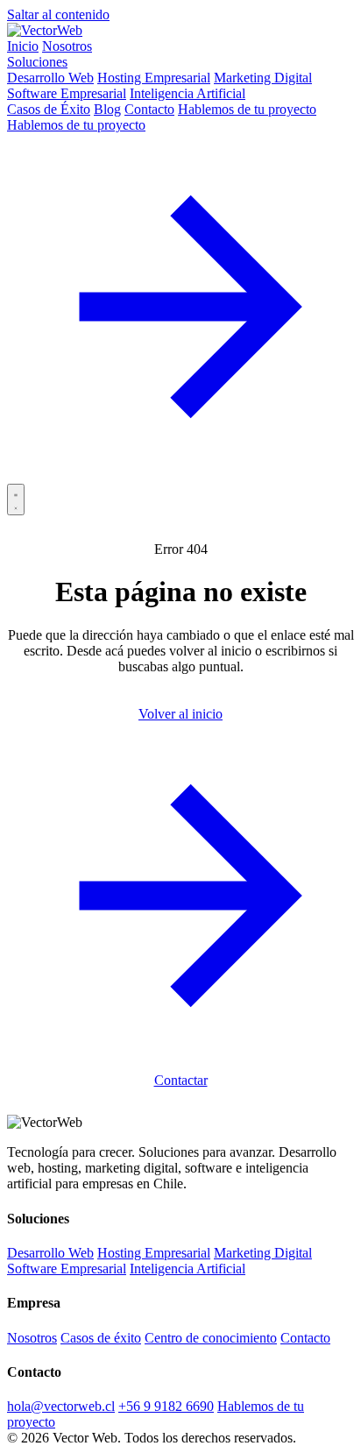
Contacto (149, 109)
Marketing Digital (263, 77)
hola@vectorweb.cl (61, 1406)
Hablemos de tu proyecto (247, 109)
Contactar (181, 1080)
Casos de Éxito (48, 109)
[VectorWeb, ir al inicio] (44, 30)
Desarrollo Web (50, 77)
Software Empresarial (66, 93)
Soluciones (37, 61)
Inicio (23, 46)
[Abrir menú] (16, 499)
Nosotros (67, 46)
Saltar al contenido (58, 14)
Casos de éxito (100, 1337)
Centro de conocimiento (211, 1337)
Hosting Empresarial (153, 77)
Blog (107, 109)
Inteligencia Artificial (187, 93)
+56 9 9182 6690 (166, 1406)
